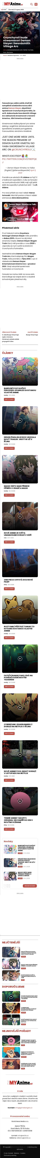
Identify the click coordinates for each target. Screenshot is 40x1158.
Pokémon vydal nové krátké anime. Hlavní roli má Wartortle (28, 1065)
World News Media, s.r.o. (19, 1147)
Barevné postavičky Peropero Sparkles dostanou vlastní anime (20, 390)
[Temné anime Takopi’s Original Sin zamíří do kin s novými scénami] (20, 801)
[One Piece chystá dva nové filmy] (20, 563)
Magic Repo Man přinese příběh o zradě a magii (16, 487)
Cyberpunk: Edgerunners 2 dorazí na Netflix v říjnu (18, 725)
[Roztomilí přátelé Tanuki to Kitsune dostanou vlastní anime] (20, 610)
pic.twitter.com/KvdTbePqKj (19, 160)
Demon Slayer (14, 108)
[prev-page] (5, 885)
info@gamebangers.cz (23, 1108)
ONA (5, 537)
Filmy (5, 584)
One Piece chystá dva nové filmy (18, 580)
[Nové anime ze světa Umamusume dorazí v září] (20, 516)
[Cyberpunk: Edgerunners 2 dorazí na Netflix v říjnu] (20, 707)
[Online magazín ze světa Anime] (12, 4)
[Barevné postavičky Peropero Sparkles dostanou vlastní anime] (20, 371)
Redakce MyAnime (13, 55)
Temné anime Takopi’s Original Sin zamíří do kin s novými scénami (18, 820)
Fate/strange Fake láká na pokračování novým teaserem (18, 677)
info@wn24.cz (23, 1136)
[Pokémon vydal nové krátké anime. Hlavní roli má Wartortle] (11, 1064)
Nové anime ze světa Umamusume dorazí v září (17, 534)
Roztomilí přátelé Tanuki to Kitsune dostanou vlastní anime (19, 628)
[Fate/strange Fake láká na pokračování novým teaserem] (20, 659)
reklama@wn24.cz (23, 1138)
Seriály (6, 395)
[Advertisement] (20, 80)
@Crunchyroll (21, 149)
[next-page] (8, 885)
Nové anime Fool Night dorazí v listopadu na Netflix (20, 772)
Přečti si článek (9, 399)
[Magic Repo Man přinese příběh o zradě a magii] (20, 469)
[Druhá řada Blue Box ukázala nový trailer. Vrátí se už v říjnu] (20, 420)
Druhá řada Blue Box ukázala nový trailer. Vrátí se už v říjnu (20, 439)
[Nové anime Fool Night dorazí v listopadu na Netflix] (20, 754)
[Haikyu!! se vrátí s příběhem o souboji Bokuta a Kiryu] (11, 1052)
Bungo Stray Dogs (32, 335)
